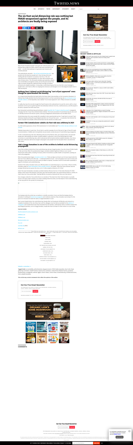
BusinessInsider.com (23, 220)
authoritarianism (38, 269)
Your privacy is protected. (25, 295)
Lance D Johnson (30, 25)
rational (35, 272)
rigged (39, 272)
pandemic (70, 270)
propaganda (29, 272)
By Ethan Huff (93, 60)
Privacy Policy (66, 440)
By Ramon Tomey (94, 101)
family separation (59, 269)
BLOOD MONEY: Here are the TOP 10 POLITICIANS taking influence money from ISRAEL (98, 166)
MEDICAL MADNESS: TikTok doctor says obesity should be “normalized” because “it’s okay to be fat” (98, 76)
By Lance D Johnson (94, 73)
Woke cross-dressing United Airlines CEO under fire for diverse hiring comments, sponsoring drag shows (100, 127)
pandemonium (21, 272)
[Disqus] (48, 366)
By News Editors (93, 158)
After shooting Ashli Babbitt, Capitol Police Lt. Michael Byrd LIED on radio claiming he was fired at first (100, 161)
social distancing (61, 272)
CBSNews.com (21, 214)
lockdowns (48, 270)
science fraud (53, 272)
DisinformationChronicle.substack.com (28, 212)
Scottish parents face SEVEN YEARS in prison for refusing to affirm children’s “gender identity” (99, 139)
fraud (72, 269)
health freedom (34, 270)
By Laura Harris (93, 114)
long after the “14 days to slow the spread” (58, 110)
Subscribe (96, 443)
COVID (53, 269)
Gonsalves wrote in (40, 157)
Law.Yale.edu (21, 225)
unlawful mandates (26, 274)
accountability (29, 269)
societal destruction (71, 272)
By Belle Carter (93, 66)
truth (19, 274)
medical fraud (55, 270)
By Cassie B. (93, 118)
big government (47, 269)
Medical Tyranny (63, 270)
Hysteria (40, 270)
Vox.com (20, 223)
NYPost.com (21, 228)
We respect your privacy (59, 433)
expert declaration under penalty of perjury (39, 166)
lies (44, 270)
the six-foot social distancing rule (42, 73)
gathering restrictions (23, 270)
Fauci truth (67, 269)
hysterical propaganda (37, 197)
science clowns (45, 272)
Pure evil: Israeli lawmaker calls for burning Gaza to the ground (100, 117)
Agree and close (119, 437)
